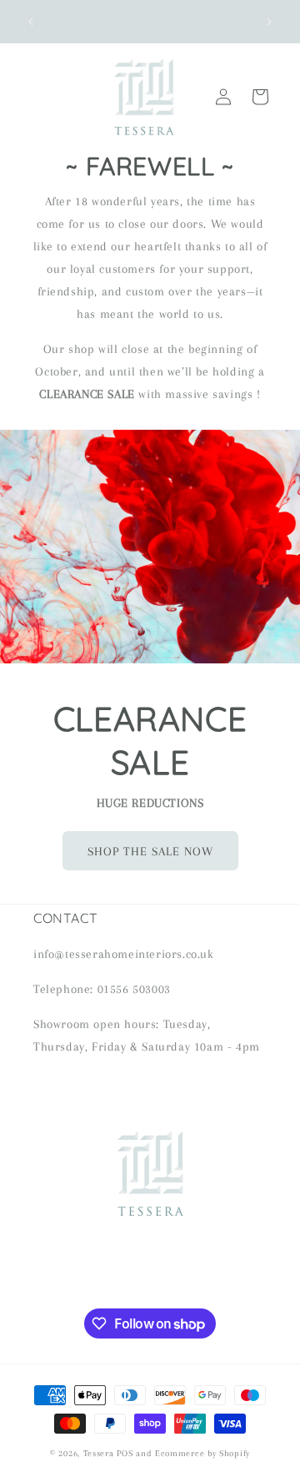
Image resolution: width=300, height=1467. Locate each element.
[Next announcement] (269, 21)
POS (124, 1453)
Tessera (98, 1453)
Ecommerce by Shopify (202, 1453)
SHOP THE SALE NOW (150, 850)
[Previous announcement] (30, 21)
